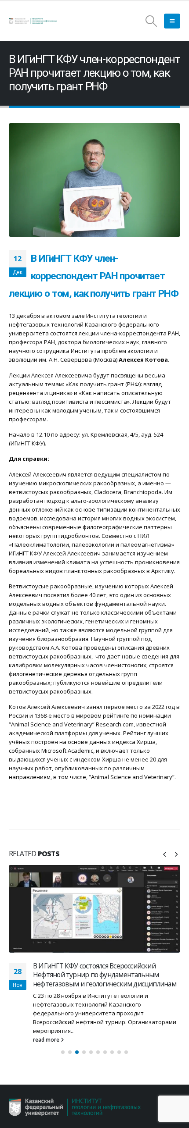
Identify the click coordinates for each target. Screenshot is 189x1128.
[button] (164, 853)
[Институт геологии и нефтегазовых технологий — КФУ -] (33, 21)
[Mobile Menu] (172, 21)
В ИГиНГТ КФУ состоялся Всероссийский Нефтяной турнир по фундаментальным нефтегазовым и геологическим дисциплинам (104, 975)
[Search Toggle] (151, 21)
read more (47, 1039)
